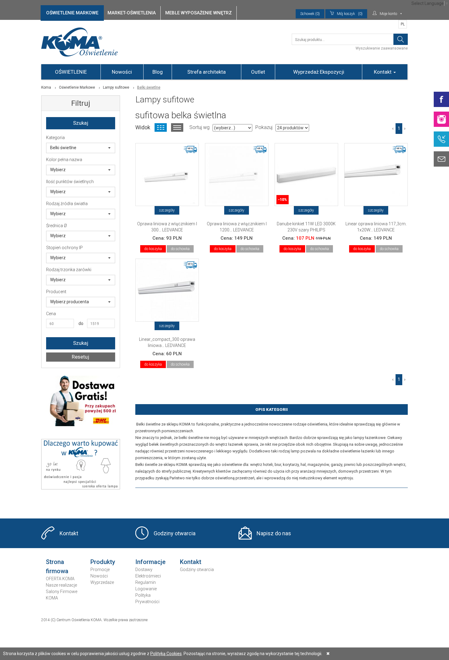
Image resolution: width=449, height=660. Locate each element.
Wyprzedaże (102, 582)
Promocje (100, 569)
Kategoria (55, 137)
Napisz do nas (274, 533)
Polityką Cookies (166, 653)
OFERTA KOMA (60, 578)
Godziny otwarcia (174, 533)
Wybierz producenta (69, 301)
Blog (157, 72)
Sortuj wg (199, 127)
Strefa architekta (206, 72)
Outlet (258, 72)
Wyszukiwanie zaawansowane (382, 48)
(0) (350, 14)
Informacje (150, 562)
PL (403, 24)
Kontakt (383, 72)
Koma (46, 87)
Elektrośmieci (148, 575)
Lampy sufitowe (116, 87)
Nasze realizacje (61, 585)
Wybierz (58, 169)
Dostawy (143, 569)
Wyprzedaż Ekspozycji (318, 72)
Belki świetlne (63, 147)
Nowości (122, 72)
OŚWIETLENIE (71, 72)
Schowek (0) (310, 14)
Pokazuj (263, 127)
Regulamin (145, 582)
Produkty (102, 562)
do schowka (180, 249)
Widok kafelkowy (161, 127)
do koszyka (153, 249)
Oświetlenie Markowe (77, 87)
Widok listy (177, 127)
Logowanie (146, 588)
